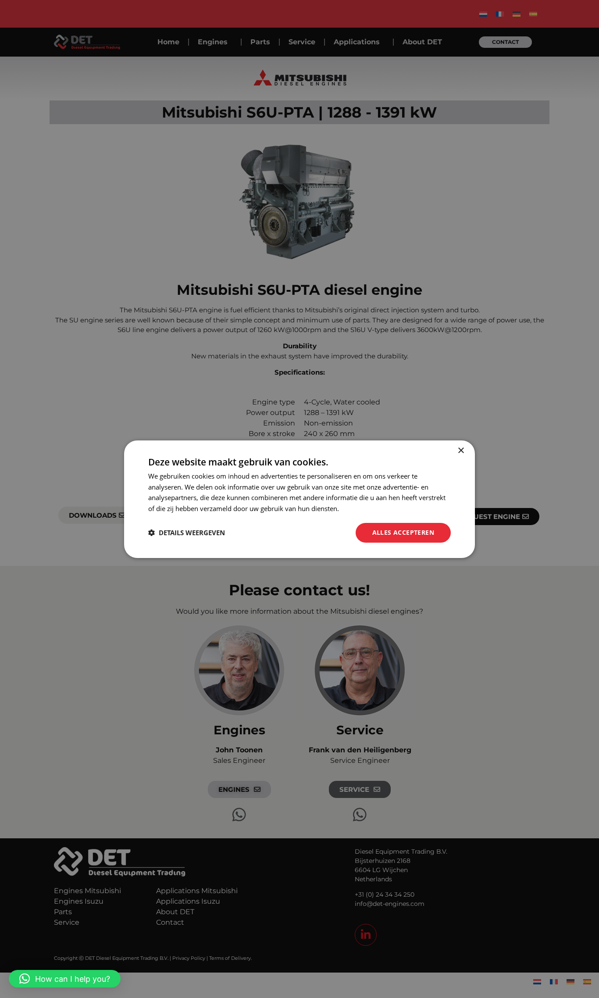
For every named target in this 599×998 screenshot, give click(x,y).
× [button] (460, 450)
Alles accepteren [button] (403, 532)
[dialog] (299, 499)
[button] (65, 978)
